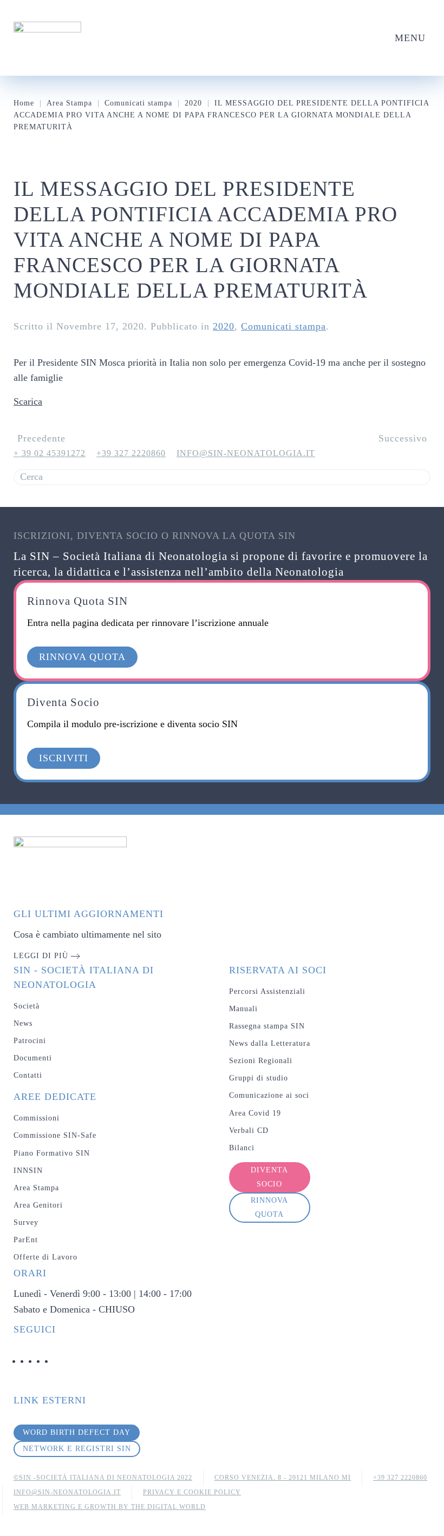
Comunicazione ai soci (269, 1095)
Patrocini (30, 1041)
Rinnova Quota (269, 1207)
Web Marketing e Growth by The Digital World (110, 1507)
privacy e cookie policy (192, 1492)
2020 (223, 326)
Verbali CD (249, 1130)
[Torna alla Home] (47, 38)
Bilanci (241, 1148)
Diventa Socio (269, 1177)
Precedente (41, 438)
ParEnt (26, 1240)
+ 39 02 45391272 (50, 453)
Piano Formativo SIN (52, 1153)
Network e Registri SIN (77, 1449)
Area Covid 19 (255, 1113)
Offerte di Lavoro (45, 1257)
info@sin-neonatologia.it (246, 453)
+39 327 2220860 (131, 453)
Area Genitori (38, 1205)
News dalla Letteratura (269, 1043)
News (23, 1023)
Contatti (28, 1075)
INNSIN (28, 1170)
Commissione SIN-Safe (55, 1135)
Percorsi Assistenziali (267, 991)
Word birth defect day (76, 1432)
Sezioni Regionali (260, 1061)
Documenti (33, 1058)
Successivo (402, 438)
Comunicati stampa (283, 326)
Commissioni (37, 1118)
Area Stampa (36, 1188)
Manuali (243, 1009)
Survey (26, 1222)
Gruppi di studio (258, 1078)
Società (27, 1006)
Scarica (28, 401)
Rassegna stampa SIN (267, 1026)
